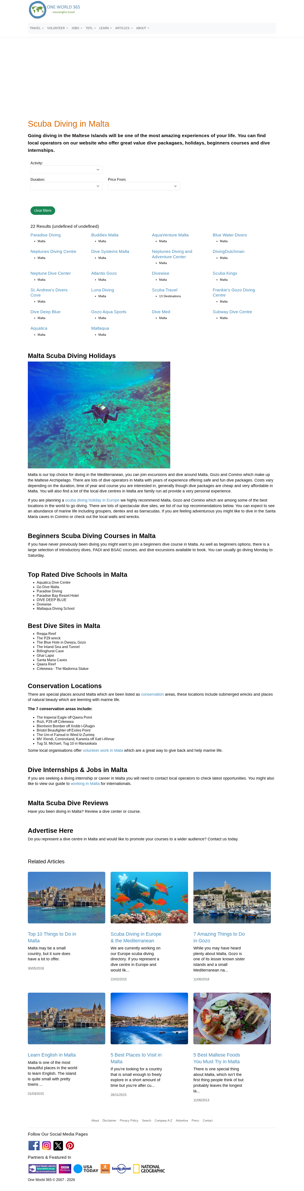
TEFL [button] (90, 28)
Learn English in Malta (52, 1055)
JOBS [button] (75, 28)
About (95, 1120)
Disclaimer (109, 1120)
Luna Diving (102, 290)
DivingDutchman (229, 251)
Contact (208, 1120)
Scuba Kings (225, 273)
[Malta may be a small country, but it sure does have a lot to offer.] (66, 899)
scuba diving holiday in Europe (92, 500)
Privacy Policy (129, 1120)
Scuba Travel (164, 290)
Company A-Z (163, 1120)
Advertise (182, 1120)
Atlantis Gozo (104, 273)
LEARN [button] (104, 28)
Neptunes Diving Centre (53, 251)
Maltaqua (100, 328)
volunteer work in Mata (103, 750)
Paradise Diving (45, 235)
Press (195, 1120)
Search (146, 1120)
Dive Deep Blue (45, 311)
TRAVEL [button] (36, 28)
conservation (152, 694)
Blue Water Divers (230, 235)
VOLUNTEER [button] (56, 28)
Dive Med (161, 311)
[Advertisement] (152, 81)
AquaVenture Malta (170, 235)
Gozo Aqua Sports (108, 311)
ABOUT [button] (141, 28)
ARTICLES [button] (122, 28)
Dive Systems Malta (110, 251)
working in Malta (85, 783)
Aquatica (38, 328)
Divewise (160, 273)
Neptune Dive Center (50, 273)
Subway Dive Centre (232, 311)
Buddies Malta (105, 235)
